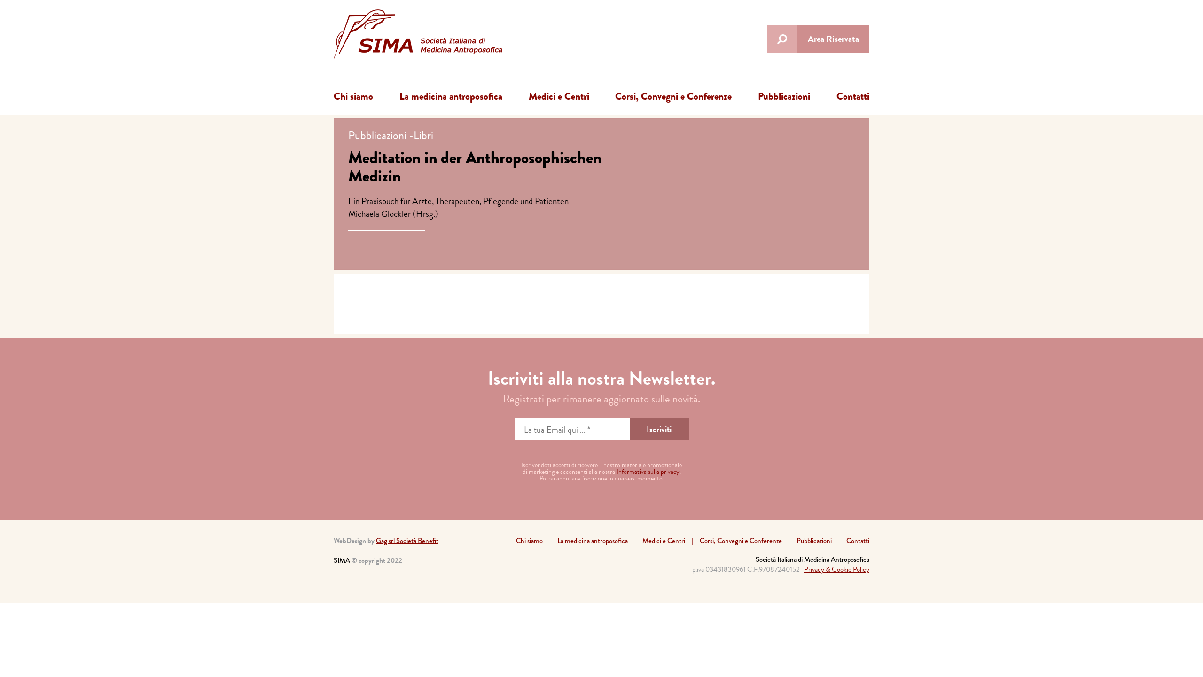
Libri (423, 135)
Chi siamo (353, 96)
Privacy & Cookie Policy (836, 569)
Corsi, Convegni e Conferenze (673, 96)
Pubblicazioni (784, 96)
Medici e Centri (559, 96)
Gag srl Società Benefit (407, 540)
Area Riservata (833, 39)
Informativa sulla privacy (648, 472)
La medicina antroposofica (450, 96)
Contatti (852, 96)
